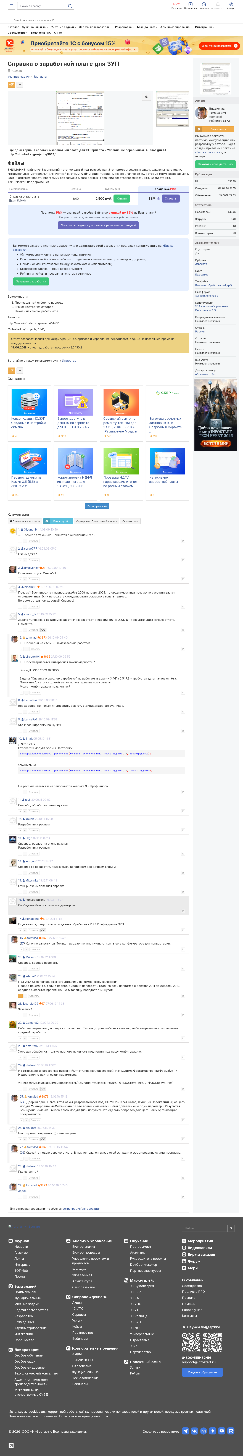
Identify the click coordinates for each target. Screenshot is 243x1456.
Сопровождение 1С (89, 1297)
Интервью (22, 1264)
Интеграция (23, 1334)
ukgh (28, 838)
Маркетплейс (142, 1280)
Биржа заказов (201, 1254)
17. (20, 918)
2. (19, 548)
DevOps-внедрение (29, 1367)
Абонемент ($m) (205, 374)
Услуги (77, 1320)
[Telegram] (185, 1431)
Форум (194, 1261)
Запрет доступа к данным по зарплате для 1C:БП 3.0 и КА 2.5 (75, 423)
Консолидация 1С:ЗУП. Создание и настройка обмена (28, 423)
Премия (20, 1276)
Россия (200, 331)
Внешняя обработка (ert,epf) (213, 285)
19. (20, 957)
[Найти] (230, 1228)
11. (19, 799)
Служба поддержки (203, 1327)
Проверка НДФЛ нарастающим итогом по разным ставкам (120, 482)
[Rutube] (230, 1431)
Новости (21, 1246)
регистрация (71, 1208)
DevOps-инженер (143, 1264)
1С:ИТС (77, 1308)
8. (19, 700)
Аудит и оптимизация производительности (31, 1382)
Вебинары (80, 1338)
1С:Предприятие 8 (206, 295)
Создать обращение (202, 1372)
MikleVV (31, 957)
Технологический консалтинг (36, 1373)
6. (21, 637)
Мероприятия (200, 1241)
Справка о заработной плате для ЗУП (63, 63)
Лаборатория (26, 1350)
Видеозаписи (200, 1248)
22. (20, 1022)
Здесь (22, 1191)
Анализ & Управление (92, 1241)
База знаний (25, 1286)
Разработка (23, 1316)
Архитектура (82, 1281)
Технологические (85, 1378)
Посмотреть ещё (97, 506)
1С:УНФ (135, 1304)
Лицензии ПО (82, 1360)
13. (20, 838)
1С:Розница (138, 1316)
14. (20, 861)
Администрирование (30, 1328)
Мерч (193, 1268)
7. (21, 656)
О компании (193, 1280)
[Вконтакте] (194, 1431)
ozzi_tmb (32, 1046)
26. (20, 1128)
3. (19, 568)
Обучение (139, 1241)
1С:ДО (135, 1328)
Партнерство (82, 1332)
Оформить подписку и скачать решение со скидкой (98, 225)
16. (20, 899)
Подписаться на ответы (26, 521)
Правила (188, 1298)
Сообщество (24, 1340)
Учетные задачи (26, 1304)
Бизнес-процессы (86, 1252)
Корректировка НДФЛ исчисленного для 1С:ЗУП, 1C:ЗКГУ (74, 482)
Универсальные (142, 1334)
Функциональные (27, 1298)
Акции (77, 1302)
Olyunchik (30, 529)
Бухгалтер (201, 274)
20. (20, 976)
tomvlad (31, 637)
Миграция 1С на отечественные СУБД (31, 1392)
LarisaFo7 (31, 700)
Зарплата (201, 264)
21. (20, 1003)
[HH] (203, 1431)
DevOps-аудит (25, 1361)
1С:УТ (134, 1310)
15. (20, 880)
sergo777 (30, 548)
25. (22, 1096)
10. (20, 738)
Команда (79, 1269)
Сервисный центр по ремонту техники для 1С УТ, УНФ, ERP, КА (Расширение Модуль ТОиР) (120, 427)
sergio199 (31, 1003)
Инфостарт (70, 360)
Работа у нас (192, 1310)
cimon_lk (30, 614)
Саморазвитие (83, 1287)
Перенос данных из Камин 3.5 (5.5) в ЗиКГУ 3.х (26, 482)
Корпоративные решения (95, 1348)
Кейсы (77, 1326)
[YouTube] (221, 1431)
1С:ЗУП (135, 1322)
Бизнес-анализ (83, 1246)
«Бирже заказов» (207, 152)
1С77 (133, 1346)
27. (21, 1147)
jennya (30, 861)
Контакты (189, 1316)
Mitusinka (31, 880)
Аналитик (137, 1252)
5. (19, 614)
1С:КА (134, 1298)
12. (20, 819)
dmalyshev (31, 568)
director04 (33, 656)
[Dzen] (212, 1431)
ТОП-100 (21, 1271)
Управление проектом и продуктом (90, 1261)
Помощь (188, 1304)
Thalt (29, 738)
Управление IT (83, 1275)
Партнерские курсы (145, 1271)
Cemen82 (32, 1022)
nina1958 (30, 587)
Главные (21, 1252)
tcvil (27, 799)
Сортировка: (95, 521)
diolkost (31, 1065)
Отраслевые (81, 1366)
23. (20, 1046)
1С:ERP (135, 1292)
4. (19, 587)
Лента (19, 1258)
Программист (140, 1246)
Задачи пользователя (31, 1310)
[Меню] (11, 6)
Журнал (21, 1241)
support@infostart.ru (199, 1362)
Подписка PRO (25, 1292)
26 (22, 1152)
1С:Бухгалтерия (142, 1286)
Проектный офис (145, 1362)
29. (20, 1185)
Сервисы (79, 1314)
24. (20, 1065)
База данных (24, 1322)
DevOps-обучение (28, 1355)
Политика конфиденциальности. (84, 1416)
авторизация (91, 1208)
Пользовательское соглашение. (33, 1416)
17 (22, 943)
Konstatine (32, 918)
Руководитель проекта (148, 1258)
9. (19, 719)
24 (22, 1102)
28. (20, 1166)
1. (19, 529)
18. (21, 938)
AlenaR (31, 976)
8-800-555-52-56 (196, 1358)
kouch (29, 819)
